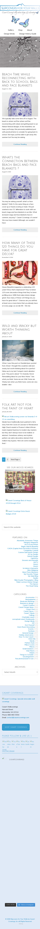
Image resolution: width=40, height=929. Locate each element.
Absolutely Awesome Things (27, 540)
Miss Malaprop (32, 570)
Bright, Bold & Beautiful (29, 546)
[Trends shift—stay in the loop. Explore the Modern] (20, 804)
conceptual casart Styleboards (23, 619)
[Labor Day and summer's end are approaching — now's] (20, 773)
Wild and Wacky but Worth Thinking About (19, 329)
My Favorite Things (31, 574)
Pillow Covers (30, 645)
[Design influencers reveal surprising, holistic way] (20, 790)
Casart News (29, 611)
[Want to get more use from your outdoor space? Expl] (20, 894)
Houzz (35, 564)
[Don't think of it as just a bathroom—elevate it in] (20, 868)
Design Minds (30, 621)
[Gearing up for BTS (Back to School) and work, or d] (20, 881)
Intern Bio (32, 639)
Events (31, 629)
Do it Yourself (30, 625)
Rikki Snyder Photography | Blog (26, 580)
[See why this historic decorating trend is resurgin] (20, 817)
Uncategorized (28, 657)
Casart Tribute (29, 613)
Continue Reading (20, 144)
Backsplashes (30, 599)
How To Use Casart (26, 637)
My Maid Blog (33, 576)
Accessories (30, 597)
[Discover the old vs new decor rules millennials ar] (20, 833)
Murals (32, 641)
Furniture (31, 631)
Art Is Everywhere (31, 544)
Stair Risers (30, 651)
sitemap (21, 923)
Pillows (32, 647)
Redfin (35, 578)
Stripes (32, 653)
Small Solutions (28, 649)
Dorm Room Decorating (26, 627)
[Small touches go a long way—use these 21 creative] (20, 851)
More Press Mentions (30, 572)
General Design (28, 633)
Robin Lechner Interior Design (27, 582)
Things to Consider (27, 655)
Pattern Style (30, 643)
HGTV (35, 562)
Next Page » (15, 459)
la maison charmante (30, 568)
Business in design (27, 603)
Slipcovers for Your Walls (20, 9)
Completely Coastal (31, 550)
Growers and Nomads (30, 560)
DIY (33, 623)
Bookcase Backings (27, 601)
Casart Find (30, 609)
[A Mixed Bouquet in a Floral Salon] (20, 481)
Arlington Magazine (31, 542)
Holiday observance (26, 635)
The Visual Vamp (32, 586)
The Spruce (34, 584)
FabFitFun (34, 558)
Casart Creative (29, 605)
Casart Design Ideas (26, 607)
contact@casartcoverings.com (18, 717)
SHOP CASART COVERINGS (16, 727)
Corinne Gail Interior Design (28, 552)
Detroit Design (32, 556)
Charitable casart (28, 617)
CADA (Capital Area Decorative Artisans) (22, 548)
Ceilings (32, 615)
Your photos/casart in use (24, 659)
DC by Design (33, 554)
